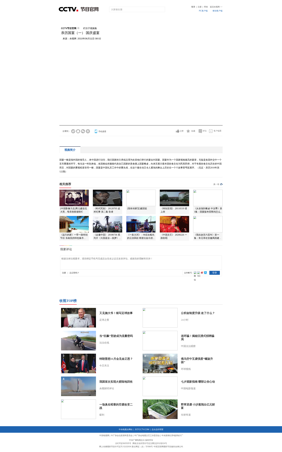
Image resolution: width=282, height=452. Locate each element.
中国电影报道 (188, 388)
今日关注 (104, 365)
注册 (200, 7)
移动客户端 (217, 11)
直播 (78, 20)
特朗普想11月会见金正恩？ (116, 358)
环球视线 (186, 369)
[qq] (78, 131)
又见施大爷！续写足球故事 (116, 313)
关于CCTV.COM (142, 429)
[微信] (83, 131)
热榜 (190, 20)
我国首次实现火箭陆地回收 (116, 381)
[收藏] (188, 131)
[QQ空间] (88, 131)
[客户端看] (210, 131)
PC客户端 (203, 11)
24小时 (184, 320)
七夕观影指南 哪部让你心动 (198, 381)
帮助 (206, 7)
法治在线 (104, 342)
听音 (177, 20)
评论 (205, 131)
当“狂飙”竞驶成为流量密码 (116, 335)
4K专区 (162, 20)
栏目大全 (130, 20)
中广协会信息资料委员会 (122, 435)
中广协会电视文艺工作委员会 (147, 435)
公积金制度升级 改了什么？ (198, 313)
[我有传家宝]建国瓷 (137, 208)
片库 (148, 20)
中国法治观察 (188, 346)
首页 (64, 20)
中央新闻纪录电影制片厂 (172, 435)
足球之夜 (104, 320)
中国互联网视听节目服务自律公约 (168, 446)
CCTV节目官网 (68, 28)
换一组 (216, 184)
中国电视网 (104, 435)
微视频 (205, 20)
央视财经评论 (106, 388)
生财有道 (186, 414)
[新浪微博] (73, 131)
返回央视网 (216, 7)
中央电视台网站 (126, 429)
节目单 (92, 20)
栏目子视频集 (90, 28)
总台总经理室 (157, 429)
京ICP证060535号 (123, 443)
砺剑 (101, 414)
